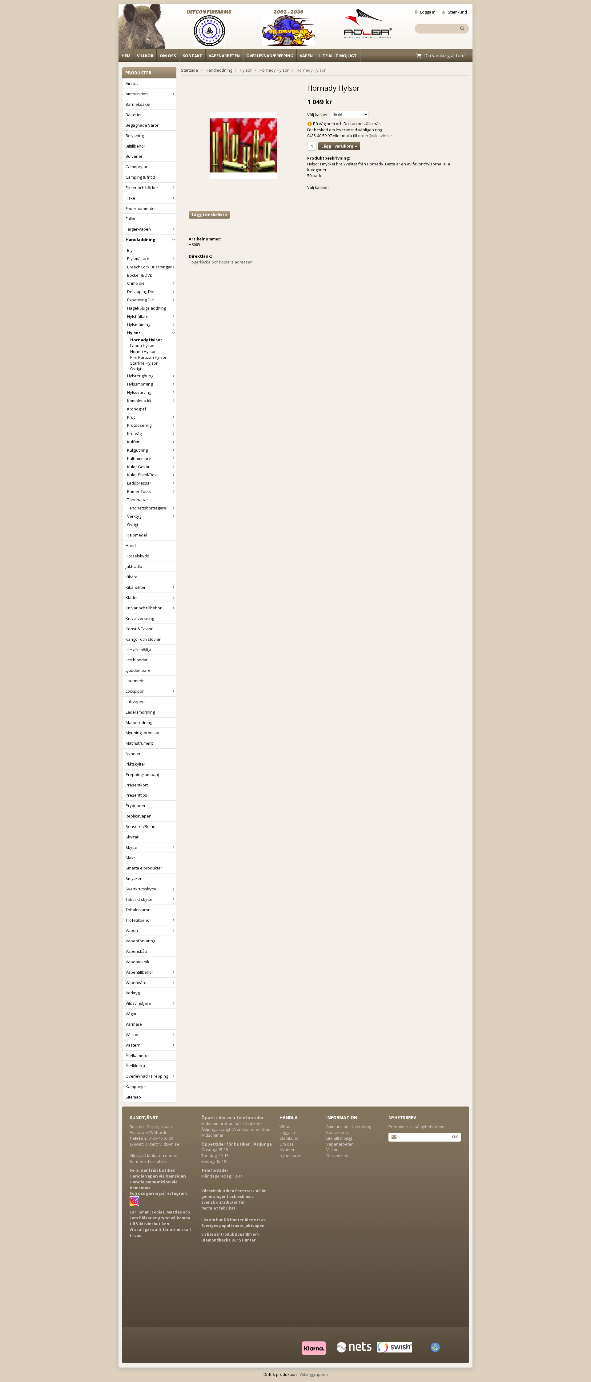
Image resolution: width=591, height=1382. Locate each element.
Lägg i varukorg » (339, 146)
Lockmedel (136, 680)
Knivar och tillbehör (144, 608)
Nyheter (133, 753)
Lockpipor (135, 691)
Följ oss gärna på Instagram (158, 1193)
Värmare (134, 1024)
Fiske (130, 198)
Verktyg (134, 516)
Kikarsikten (136, 587)
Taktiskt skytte (139, 899)
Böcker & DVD (140, 275)
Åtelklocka (135, 1065)
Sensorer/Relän (140, 826)
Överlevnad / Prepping (147, 1076)
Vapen (306, 55)
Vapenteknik (137, 961)
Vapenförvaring (140, 941)
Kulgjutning (137, 450)
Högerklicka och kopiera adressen (221, 262)
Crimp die (136, 283)
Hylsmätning (138, 324)
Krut (131, 417)
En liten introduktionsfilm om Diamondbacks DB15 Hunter (230, 1237)
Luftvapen (135, 701)
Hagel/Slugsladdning (146, 308)
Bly (130, 250)
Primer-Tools (139, 491)
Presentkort (137, 785)
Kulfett (133, 442)
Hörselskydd (137, 556)
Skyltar (132, 837)
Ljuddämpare (138, 670)
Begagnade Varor (142, 125)
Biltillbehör (135, 146)
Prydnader (136, 805)
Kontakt (192, 55)
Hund (131, 545)
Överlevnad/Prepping (269, 55)
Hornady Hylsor (146, 340)
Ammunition (137, 94)
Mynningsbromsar (143, 732)
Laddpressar (139, 483)
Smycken (134, 878)
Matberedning (139, 722)
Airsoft (132, 83)
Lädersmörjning (140, 712)
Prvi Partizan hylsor (148, 357)
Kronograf (136, 409)
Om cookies (337, 1155)
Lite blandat (136, 660)
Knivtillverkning (140, 618)
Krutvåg (134, 433)
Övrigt (135, 368)
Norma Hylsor (143, 351)
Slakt (130, 858)
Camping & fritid (140, 177)
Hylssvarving (139, 392)
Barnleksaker (138, 104)
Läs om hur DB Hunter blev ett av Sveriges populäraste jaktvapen (233, 1222)
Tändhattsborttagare (146, 508)
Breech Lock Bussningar (149, 267)
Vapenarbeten (224, 55)
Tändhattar (137, 499)
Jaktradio (134, 566)
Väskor (132, 1034)
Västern (133, 1045)
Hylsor (133, 332)
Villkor (145, 55)
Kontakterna (338, 1132)
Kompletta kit (139, 400)
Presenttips (136, 795)
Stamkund (457, 12)
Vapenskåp (136, 951)
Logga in (428, 12)
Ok (455, 1136)
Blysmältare (138, 258)
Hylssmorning (140, 384)
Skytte (131, 847)
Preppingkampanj (142, 774)
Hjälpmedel (136, 535)
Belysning (135, 135)
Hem (126, 55)
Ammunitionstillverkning (348, 1126)
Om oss (168, 55)
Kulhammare (139, 458)
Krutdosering (139, 425)
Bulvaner (134, 156)
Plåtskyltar (135, 764)
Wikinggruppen (314, 1374)
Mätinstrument (139, 743)
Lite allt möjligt (338, 55)
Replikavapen (138, 816)
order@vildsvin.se (375, 135)
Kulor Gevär (138, 466)
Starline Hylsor (144, 363)
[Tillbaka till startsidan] (145, 28)
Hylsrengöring (140, 375)
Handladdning (140, 239)
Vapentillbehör (139, 972)
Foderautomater (141, 208)
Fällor (131, 218)
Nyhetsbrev (290, 1155)
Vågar (131, 1013)
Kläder (132, 597)
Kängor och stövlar (143, 639)
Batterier (134, 114)
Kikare (132, 577)
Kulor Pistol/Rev (142, 474)
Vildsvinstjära (138, 1003)
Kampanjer (136, 1086)
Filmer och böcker (142, 187)
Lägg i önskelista (209, 214)
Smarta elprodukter (144, 868)
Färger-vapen (138, 229)
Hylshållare (137, 316)
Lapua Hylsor (142, 345)
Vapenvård (136, 982)
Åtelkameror (137, 1055)
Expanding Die (140, 300)
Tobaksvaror (138, 910)
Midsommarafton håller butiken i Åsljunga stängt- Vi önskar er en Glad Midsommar (236, 1129)
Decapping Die (140, 291)
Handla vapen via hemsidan (158, 1176)
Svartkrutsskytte (141, 889)
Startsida (189, 70)
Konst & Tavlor (139, 629)
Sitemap (133, 1097)
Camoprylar (136, 166)
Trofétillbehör (138, 920)
